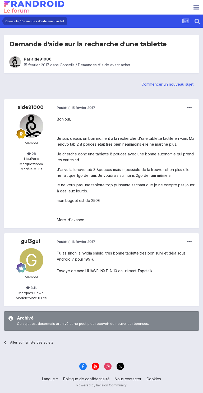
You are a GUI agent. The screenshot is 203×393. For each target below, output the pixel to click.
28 (33, 153)
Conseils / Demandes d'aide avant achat (95, 65)
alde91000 (41, 59)
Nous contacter (128, 379)
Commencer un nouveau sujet (167, 84)
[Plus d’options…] (189, 108)
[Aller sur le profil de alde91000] (15, 62)
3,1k (33, 287)
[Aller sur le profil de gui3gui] (31, 260)
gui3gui (30, 241)
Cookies (153, 379)
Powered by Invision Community (101, 385)
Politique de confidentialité (86, 379)
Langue (49, 379)
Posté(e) (76, 107)
